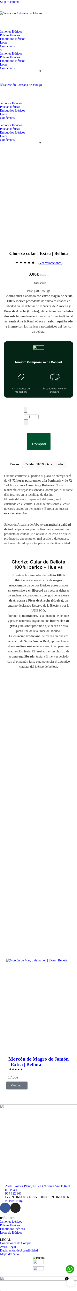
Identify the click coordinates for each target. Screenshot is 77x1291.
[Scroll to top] (0, 1290)
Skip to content (10, 1)
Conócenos (7, 46)
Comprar (39, 444)
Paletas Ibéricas (10, 35)
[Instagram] (15, 1208)
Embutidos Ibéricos (12, 39)
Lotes (3, 42)
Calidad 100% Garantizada (43, 464)
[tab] (14, 464)
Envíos (14, 464)
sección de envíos (15, 513)
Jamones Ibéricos (11, 31)
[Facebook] (5, 1208)
